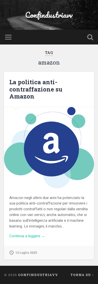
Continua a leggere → (27, 236)
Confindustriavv (49, 15)
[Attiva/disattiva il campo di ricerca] (90, 37)
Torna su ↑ (82, 275)
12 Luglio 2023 (26, 252)
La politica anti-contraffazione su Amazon (35, 89)
